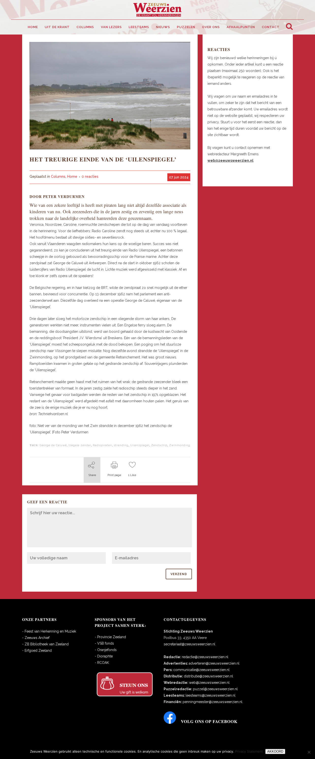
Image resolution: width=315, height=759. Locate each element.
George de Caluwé (53, 445)
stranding (121, 445)
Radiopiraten (102, 445)
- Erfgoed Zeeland (37, 651)
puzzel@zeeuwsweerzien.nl (215, 689)
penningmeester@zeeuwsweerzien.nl (212, 702)
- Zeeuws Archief (35, 638)
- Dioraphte (104, 656)
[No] (308, 752)
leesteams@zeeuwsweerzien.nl (211, 695)
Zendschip (159, 445)
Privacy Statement (249, 751)
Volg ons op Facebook (209, 721)
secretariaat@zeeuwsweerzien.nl (189, 644)
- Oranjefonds (106, 650)
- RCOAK (102, 663)
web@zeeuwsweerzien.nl (209, 683)
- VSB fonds (104, 643)
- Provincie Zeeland (110, 637)
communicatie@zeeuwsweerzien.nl (201, 670)
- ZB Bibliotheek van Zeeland (45, 644)
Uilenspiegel (139, 445)
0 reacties (90, 176)
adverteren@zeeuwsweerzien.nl (214, 663)
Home (72, 176)
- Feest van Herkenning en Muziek (49, 631)
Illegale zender (79, 445)
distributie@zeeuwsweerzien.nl (208, 676)
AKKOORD (275, 751)
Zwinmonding (179, 445)
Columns (58, 176)
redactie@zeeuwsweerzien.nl (205, 657)
